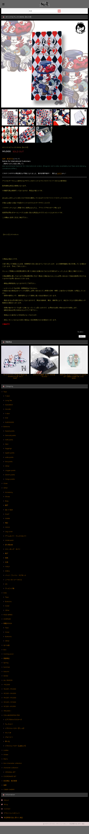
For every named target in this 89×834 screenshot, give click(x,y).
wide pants (9, 457)
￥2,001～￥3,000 (9, 689)
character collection (10, 768)
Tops (5, 392)
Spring (5, 663)
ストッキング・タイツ (12, 549)
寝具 (6, 558)
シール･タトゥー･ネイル (13, 580)
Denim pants (10, 475)
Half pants (9, 440)
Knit (6, 418)
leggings (8, 448)
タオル (7, 571)
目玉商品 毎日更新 (10, 781)
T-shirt (7, 396)
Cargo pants (10, 479)
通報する (82, 336)
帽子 (6, 505)
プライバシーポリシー (12, 813)
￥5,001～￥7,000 (9, 702)
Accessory (9, 492)
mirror (7, 527)
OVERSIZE (7, 619)
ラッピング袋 (9, 588)
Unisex (5, 754)
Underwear (9, 540)
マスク (7, 566)
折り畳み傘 (9, 545)
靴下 (6, 553)
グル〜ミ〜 (9, 737)
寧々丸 (7, 741)
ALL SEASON (7, 680)
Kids (5, 593)
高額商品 (6, 658)
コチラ (59, 173)
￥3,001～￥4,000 (9, 693)
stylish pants (9, 453)
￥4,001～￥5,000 (9, 698)
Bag (6, 501)
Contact (7, 809)
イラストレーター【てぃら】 (15, 728)
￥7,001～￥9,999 (9, 706)
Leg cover (9, 531)
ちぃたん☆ (9, 724)
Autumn (6, 671)
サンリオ (8, 733)
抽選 (4, 785)
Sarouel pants (10, 435)
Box (4, 650)
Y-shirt (7, 413)
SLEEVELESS (9, 422)
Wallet (7, 518)
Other (7, 466)
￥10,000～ (7, 711)
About (6, 800)
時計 (6, 523)
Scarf (7, 514)
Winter (5, 676)
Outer (5, 483)
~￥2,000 (6, 684)
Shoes (7, 496)
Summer (6, 667)
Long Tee (8, 400)
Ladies (5, 750)
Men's (5, 759)
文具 (6, 562)
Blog (6, 804)
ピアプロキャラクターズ (13, 719)
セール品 (6, 645)
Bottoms (6, 426)
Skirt (6, 444)
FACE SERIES (7, 615)
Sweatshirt (9, 405)
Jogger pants (10, 470)
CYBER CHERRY (8, 789)
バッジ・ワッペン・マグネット (15, 575)
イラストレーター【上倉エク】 (15, 746)
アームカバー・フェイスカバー (15, 536)
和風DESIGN (7, 623)
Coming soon (8, 654)
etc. (6, 584)
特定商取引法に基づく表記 (13, 817)
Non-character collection (12, 763)
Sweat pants (9, 431)
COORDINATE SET (9, 776)
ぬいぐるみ (9, 510)
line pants (8, 461)
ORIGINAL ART (10, 772)
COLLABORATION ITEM (11, 715)
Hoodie (8, 409)
